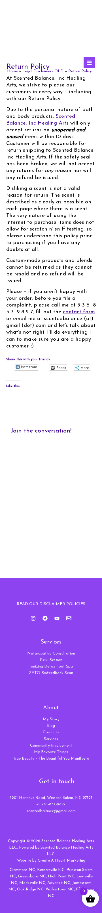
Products (51, 732)
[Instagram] (33, 618)
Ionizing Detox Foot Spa (51, 666)
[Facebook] (45, 618)
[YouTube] (57, 618)
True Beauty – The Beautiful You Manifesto (51, 759)
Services (51, 739)
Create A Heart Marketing (61, 860)
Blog (51, 726)
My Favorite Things (51, 752)
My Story (51, 719)
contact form (79, 312)
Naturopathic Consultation (51, 653)
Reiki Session (51, 660)
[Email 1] (68, 618)
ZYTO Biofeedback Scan (51, 673)
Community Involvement (51, 746)
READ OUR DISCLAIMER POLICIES (51, 604)
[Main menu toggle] (89, 62)
